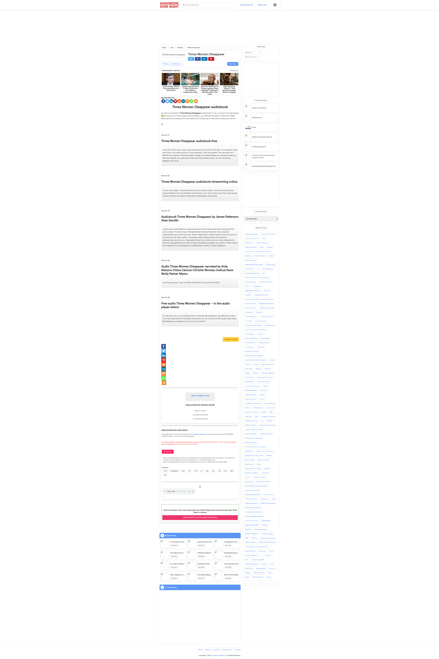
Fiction (247, 373)
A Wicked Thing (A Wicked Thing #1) (204, 553)
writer (269, 577)
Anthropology (270, 264)
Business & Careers (261, 295)
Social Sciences (250, 551)
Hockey (262, 399)
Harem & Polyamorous (252, 386)
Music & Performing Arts (253, 468)
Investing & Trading (251, 412)
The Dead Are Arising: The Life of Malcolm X (231, 564)
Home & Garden (269, 403)
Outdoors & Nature (259, 477)
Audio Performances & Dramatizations (257, 277)
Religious (265, 525)
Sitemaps (238, 649)
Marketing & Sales (251, 442)
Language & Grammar (268, 416)
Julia (167, 64)
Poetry (274, 499)
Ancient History (260, 256)
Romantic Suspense (251, 533)
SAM (246, 538)
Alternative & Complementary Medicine (258, 251)
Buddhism (248, 295)
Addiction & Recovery (252, 238)
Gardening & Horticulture (265, 377)
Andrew (271, 256)
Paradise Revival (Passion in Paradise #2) (231, 553)
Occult (247, 477)
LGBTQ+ (270, 421)
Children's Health (250, 308)
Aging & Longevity (251, 247)
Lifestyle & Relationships (267, 425)
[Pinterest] (175, 101)
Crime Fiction (249, 334)
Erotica (272, 360)
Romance (248, 529)
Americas (248, 256)
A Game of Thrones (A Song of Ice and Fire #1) (263, 156)
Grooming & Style (263, 382)
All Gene (270, 247)
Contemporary (270, 325)
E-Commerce (249, 347)
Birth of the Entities (231, 575)
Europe (255, 364)
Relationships (266, 520)
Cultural (260, 334)
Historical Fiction (250, 395)
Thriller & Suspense (251, 564)
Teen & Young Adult (258, 560)
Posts (249, 52)
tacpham (268, 555)
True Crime (248, 568)
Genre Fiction (249, 382)
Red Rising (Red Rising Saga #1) (264, 166)
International (271, 408)
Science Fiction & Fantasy (267, 542)
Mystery (177, 64)
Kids (256, 416)
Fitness (255, 373)
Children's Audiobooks (266, 303)
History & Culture (251, 399)
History (262, 395)
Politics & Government (268, 503)
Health (265, 386)
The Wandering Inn (259, 147)
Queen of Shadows (259, 108)
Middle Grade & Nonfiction (265, 451)
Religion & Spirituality (252, 525)
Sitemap (208, 649)
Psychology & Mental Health (254, 516)
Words (270, 573)
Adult (264, 238)
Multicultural (249, 464)
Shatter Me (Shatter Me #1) (262, 137)
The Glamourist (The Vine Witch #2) (177, 553)
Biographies (257, 286)
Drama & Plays (263, 342)
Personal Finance (269, 494)
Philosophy (264, 499)
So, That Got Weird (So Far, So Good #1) (177, 564)
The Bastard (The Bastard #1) (231, 542)
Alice (262, 247)
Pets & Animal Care (251, 499)
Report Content (231, 339)
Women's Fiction (259, 573)
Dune (254, 127)
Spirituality (262, 551)
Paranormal (249, 481)
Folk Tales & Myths (267, 373)
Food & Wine (249, 377)
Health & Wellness (251, 390)
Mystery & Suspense (251, 473)
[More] (195, 101)
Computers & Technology (253, 325)
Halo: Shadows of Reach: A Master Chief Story (177, 575)
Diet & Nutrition (250, 342)
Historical (263, 390)
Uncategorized (260, 568)
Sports (271, 551)
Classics (259, 312)
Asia (264, 273)
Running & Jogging (267, 533)
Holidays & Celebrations (253, 403)
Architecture (249, 269)
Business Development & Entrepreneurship (259, 299)
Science (254, 538)
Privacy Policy (227, 649)
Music (259, 464)
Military (269, 455)
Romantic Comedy (261, 529)
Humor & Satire (258, 408)
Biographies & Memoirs (252, 290)
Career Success (250, 303)
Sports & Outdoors (251, 555)
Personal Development (252, 494)
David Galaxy (265, 338)
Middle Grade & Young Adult (254, 455)
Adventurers (249, 243)
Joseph (263, 412)
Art (258, 269)
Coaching (248, 321)
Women (247, 573)
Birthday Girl (257, 118)
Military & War (250, 460)
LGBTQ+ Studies (250, 425)
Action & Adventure (251, 234)
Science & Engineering (267, 538)
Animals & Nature (251, 260)
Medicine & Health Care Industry (255, 447)
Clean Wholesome (251, 316)
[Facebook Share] (198, 59)
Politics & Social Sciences (253, 507)
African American (262, 243)
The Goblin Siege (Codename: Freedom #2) (204, 575)
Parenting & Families (263, 481)
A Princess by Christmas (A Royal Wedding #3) (177, 542)
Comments (252, 57)
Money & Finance (263, 460)
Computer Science (261, 321)
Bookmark (168, 452)
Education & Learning (252, 351)
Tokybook (264, 564)
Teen (246, 560)
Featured (267, 369)
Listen (175, 545)
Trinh (272, 564)
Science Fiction (250, 542)
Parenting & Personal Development (256, 486)
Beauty (247, 286)
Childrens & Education (267, 308)
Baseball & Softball (265, 282)
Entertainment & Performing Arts (256, 360)
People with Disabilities (252, 490)
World (247, 577)
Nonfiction (265, 473)
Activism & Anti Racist (268, 234)
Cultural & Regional (251, 338)
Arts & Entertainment (252, 273)
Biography (267, 290)
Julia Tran (248, 416)
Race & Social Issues (251, 520)
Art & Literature (268, 269)
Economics (261, 347)
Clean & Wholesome (267, 316)
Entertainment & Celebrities (254, 356)
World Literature (258, 577)
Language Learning (251, 421)
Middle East (249, 451)
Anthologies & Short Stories (254, 264)
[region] (261, 79)
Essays (247, 364)
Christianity (249, 312)
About (200, 649)
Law (262, 421)
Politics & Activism (251, 503)
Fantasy (258, 369)
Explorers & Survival (267, 364)
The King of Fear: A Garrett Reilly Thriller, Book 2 (204, 564)
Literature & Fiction (266, 434)
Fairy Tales (248, 369)
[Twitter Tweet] (191, 59)
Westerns (272, 568)
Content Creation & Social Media (255, 329)
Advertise (216, 649)
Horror (247, 408)
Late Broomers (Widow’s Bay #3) (204, 542)
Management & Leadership (254, 438)
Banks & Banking (250, 282)
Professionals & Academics (254, 512)
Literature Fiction (251, 434)
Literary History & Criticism (254, 429)
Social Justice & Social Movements (256, 547)
